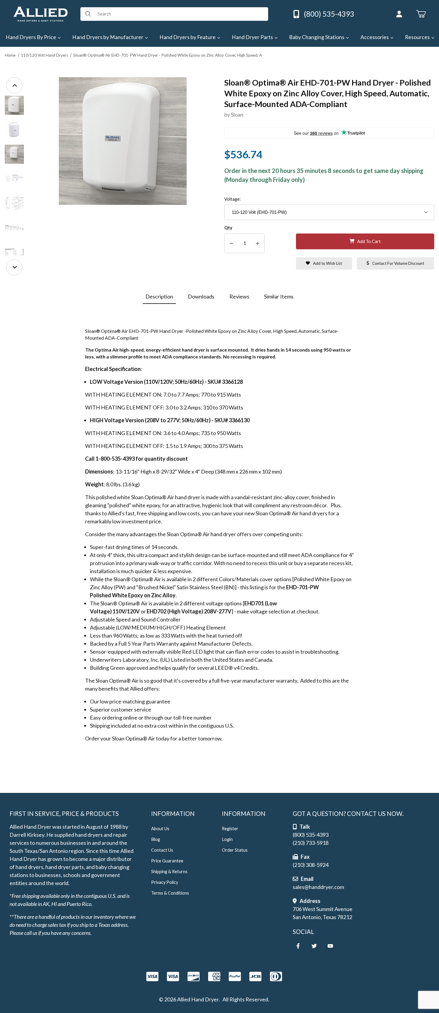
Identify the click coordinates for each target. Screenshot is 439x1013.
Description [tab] (159, 296)
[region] (14, 176)
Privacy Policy (164, 882)
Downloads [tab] (201, 296)
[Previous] (14, 85)
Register (230, 828)
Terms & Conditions (170, 893)
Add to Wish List (327, 263)
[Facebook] (298, 946)
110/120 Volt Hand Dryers (44, 55)
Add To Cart (369, 241)
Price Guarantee (167, 860)
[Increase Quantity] (257, 243)
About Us (160, 828)
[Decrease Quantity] (231, 243)
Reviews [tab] (239, 296)
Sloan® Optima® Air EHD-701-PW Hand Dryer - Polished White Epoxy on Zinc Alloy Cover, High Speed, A (167, 55)
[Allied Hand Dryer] (40, 13)
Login (227, 839)
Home (10, 55)
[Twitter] (314, 946)
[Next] (14, 267)
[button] (14, 105)
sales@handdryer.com (318, 887)
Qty (228, 227)
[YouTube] (330, 946)
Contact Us (162, 850)
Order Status (235, 850)
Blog (155, 839)
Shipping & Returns (169, 871)
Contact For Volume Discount (398, 263)
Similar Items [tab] (279, 296)
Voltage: (232, 199)
